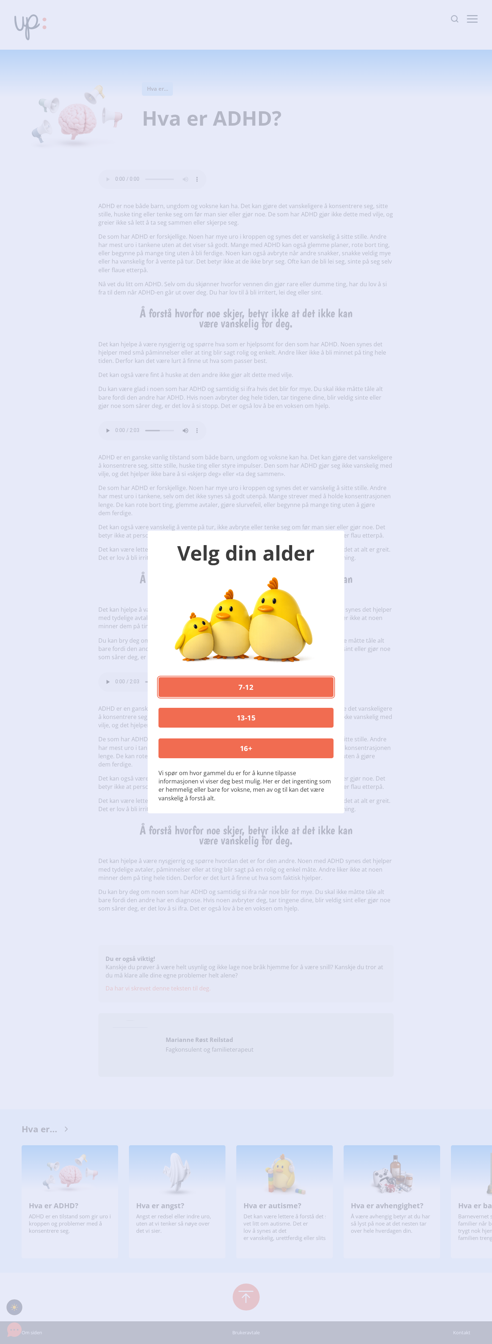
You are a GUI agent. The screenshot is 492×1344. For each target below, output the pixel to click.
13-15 (246, 718)
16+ (246, 748)
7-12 (245, 687)
